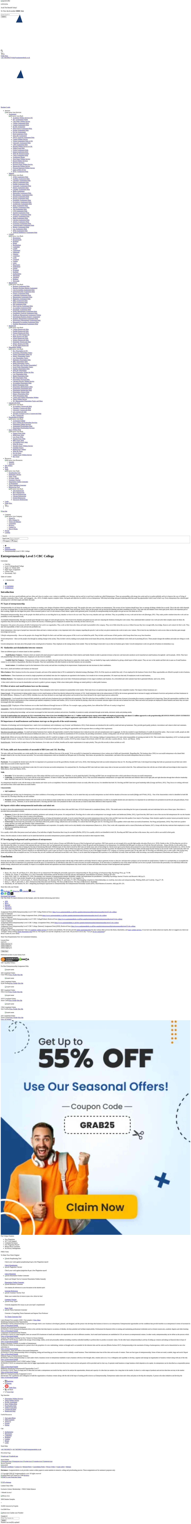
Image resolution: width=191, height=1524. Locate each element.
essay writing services (135, 930)
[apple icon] (4, 1456)
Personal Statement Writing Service (24, 168)
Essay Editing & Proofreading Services (25, 422)
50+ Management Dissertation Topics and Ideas (28, 401)
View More (36, 1320)
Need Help (4, 1446)
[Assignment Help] (95, 49)
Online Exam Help (11, 1407)
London (7, 1439)
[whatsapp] (5, 894)
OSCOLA (8, 907)
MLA (6, 903)
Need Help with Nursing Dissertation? (25, 365)
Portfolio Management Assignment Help (25, 324)
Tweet (33, 891)
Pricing (9, 1383)
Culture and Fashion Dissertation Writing (25, 397)
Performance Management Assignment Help (26, 320)
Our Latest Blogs (10, 1418)
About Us (8, 1421)
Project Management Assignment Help (25, 311)
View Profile (13, 975)
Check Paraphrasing (11, 1265)
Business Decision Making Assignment (25, 288)
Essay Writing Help (11, 1404)
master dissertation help (24, 931)
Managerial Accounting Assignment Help (26, 322)
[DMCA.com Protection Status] (11, 1477)
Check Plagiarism (10, 1274)
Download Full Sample (8, 896)
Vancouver (8, 908)
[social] (6, 1461)
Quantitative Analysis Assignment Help (25, 313)
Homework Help (10, 1411)
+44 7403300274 (6, 1449)
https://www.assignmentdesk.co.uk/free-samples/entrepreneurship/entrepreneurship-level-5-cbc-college (84, 912)
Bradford (7, 1437)
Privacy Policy (50, 1467)
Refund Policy (27, 1467)
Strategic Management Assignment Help (25, 318)
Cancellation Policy (39, 1467)
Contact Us (18, 1467)
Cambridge (8, 1435)
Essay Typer (9, 1308)
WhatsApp (16, 891)
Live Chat (10, 1392)
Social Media (5, 1459)
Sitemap (68, 1467)
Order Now (5, 951)
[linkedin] (8, 894)
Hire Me (20, 975)
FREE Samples (9, 1420)
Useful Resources (6, 1414)
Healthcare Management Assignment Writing (27, 315)
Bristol (7, 1441)
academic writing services (38, 930)
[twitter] (11, 894)
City (2, 1428)
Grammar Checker (10, 1299)
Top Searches (5, 1395)
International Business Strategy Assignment (26, 317)
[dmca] (24, 959)
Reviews (26, 1475)
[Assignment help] (95, 105)
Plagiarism (10, 1381)
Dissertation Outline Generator (14, 1282)
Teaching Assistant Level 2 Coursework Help (27, 413)
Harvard (7, 905)
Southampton (9, 1432)
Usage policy (61, 1467)
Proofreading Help (10, 1406)
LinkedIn (25, 891)
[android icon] (13, 1456)
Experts (7, 1423)
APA (6, 901)
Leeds (7, 1443)
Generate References (11, 1291)
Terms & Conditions (7, 1467)
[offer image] (95, 1234)
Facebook (6, 891)
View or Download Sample (9, 1325)
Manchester (8, 1434)
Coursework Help (10, 1409)
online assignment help (83, 930)
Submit (4, 16)
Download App (6, 1453)
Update (4, 1520)
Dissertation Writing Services (14, 1398)
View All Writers (6, 1019)
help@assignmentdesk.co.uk (32, 1449)
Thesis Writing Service (12, 1400)
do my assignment (98, 931)
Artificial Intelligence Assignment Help (25, 232)
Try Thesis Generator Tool (13, 1317)
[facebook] (2, 894)
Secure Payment (6, 1463)
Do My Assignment (11, 1402)
